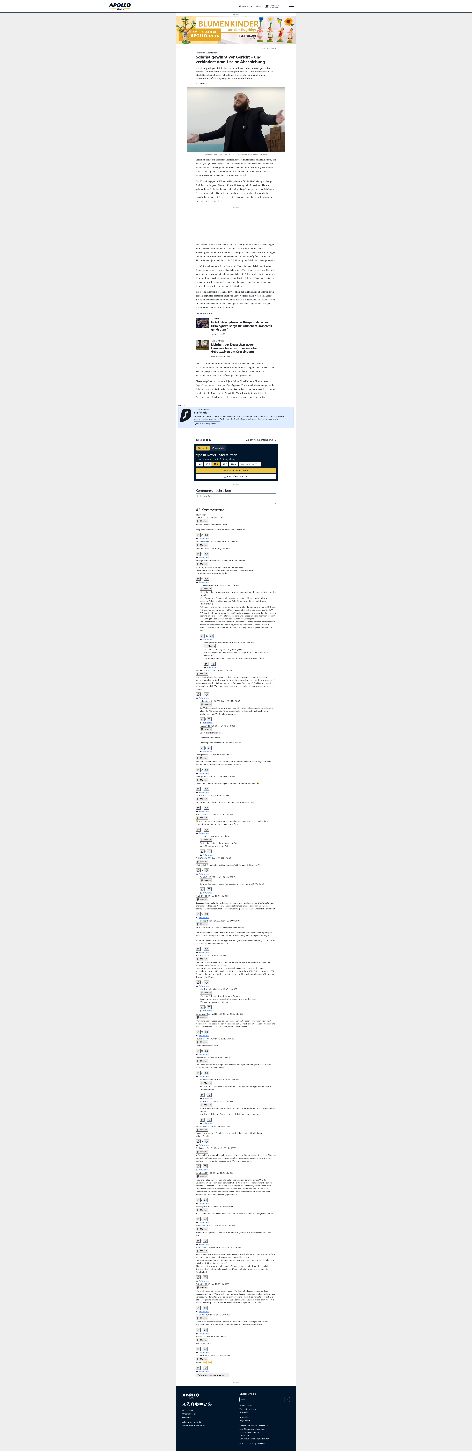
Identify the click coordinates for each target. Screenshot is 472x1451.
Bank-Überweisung (237, 476)
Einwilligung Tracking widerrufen (254, 1438)
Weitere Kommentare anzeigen (211, 1375)
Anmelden (244, 1417)
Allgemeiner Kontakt (191, 1422)
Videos (244, 6)
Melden (203, 521)
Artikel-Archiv (245, 1405)
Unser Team (187, 1410)
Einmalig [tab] (204, 448)
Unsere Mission (189, 1414)
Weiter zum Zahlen (237, 470)
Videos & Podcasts (247, 1409)
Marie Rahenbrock (218, 356)
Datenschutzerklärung (249, 1432)
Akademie (187, 1417)
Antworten (204, 538)
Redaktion (215, 334)
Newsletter (244, 1412)
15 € (208, 464)
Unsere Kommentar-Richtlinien (253, 1425)
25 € (216, 464)
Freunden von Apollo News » (254, 1448)
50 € (224, 464)
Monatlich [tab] (219, 448)
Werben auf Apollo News (193, 1425)
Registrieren (244, 1420)
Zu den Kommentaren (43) (260, 439)
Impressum (244, 1435)
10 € (199, 464)
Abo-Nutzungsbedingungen (252, 1429)
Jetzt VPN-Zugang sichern (206, 424)
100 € (233, 464)
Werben (257, 6)
